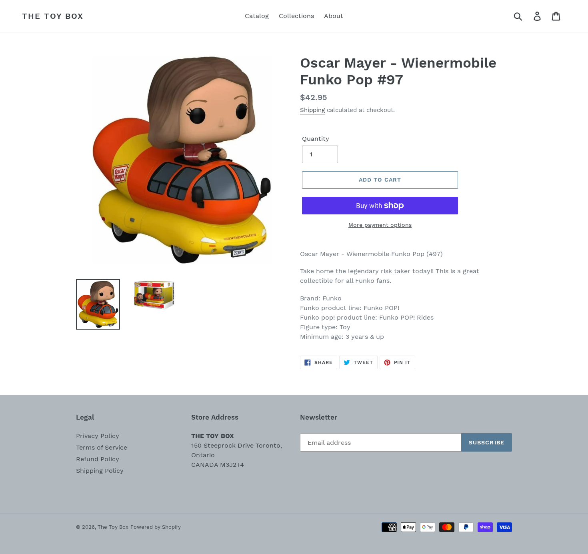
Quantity (315, 138)
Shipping (312, 110)
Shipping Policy (100, 470)
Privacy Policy (97, 436)
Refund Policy (97, 459)
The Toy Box (53, 16)
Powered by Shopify (155, 527)
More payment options (380, 225)
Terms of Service (101, 447)
